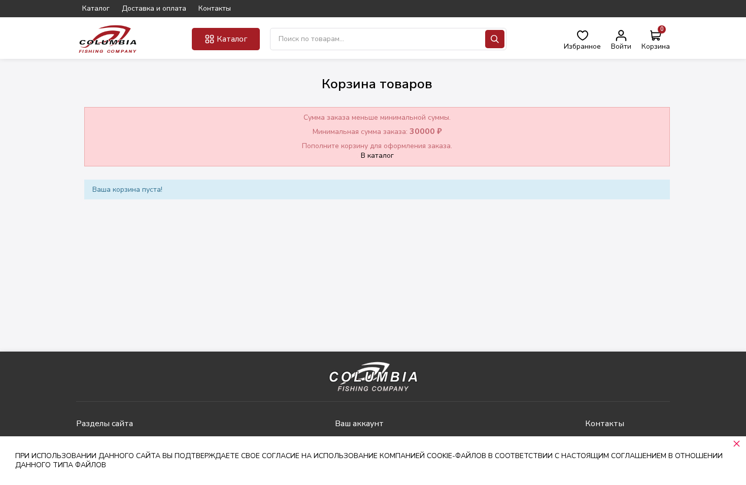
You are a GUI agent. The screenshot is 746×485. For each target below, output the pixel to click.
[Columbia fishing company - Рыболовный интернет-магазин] (108, 39)
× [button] (736, 443)
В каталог (377, 155)
